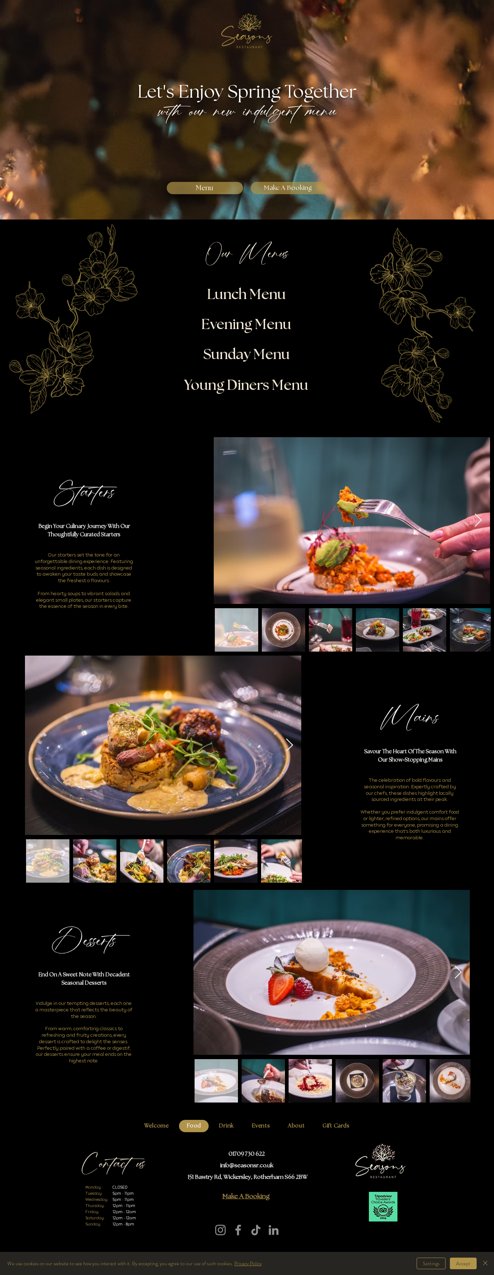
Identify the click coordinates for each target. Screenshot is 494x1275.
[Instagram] (220, 1230)
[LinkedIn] (274, 1230)
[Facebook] (238, 1230)
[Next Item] (478, 520)
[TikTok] (256, 1230)
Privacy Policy (248, 1263)
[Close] (485, 1263)
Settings (431, 1263)
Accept (463, 1263)
